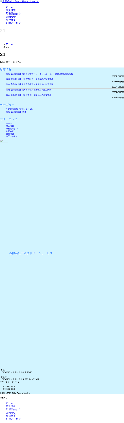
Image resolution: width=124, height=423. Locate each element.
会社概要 (10, 134)
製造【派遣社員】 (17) (16, 112)
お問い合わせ (12, 136)
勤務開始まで (12, 128)
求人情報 (10, 126)
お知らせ (10, 131)
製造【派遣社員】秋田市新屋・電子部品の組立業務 (28, 90)
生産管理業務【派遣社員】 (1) (19, 109)
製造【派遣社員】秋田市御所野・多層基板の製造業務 (29, 79)
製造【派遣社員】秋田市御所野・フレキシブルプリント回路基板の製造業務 (39, 74)
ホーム (9, 123)
